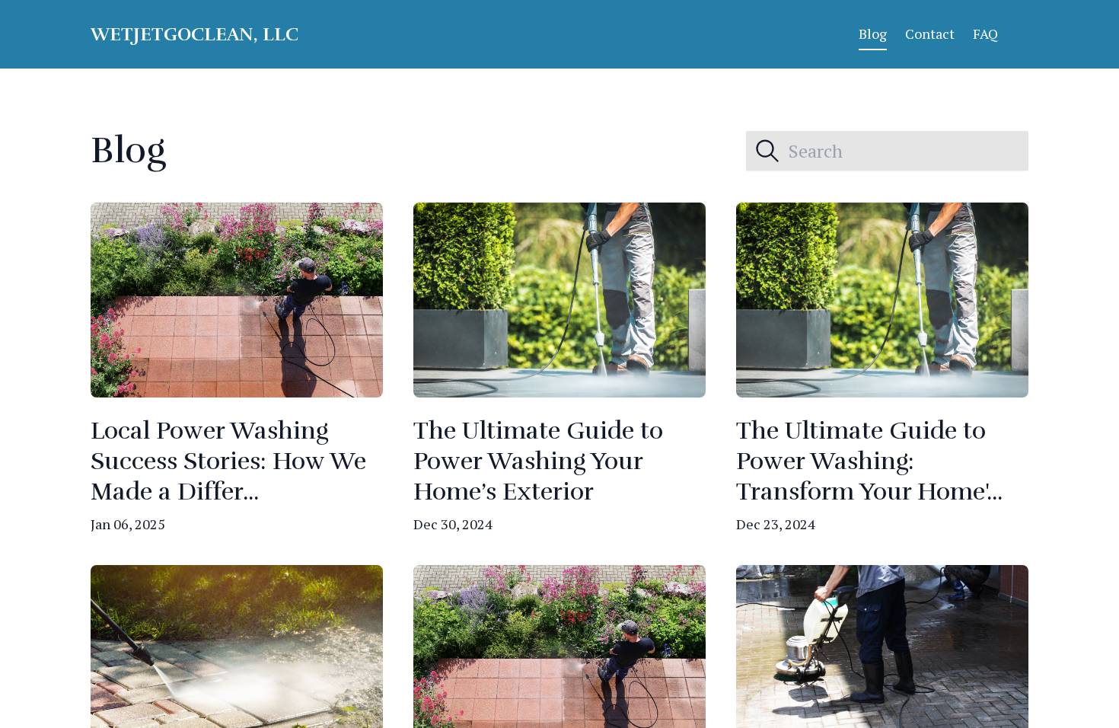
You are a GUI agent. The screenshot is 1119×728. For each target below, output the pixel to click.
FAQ (985, 33)
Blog (873, 33)
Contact (930, 33)
